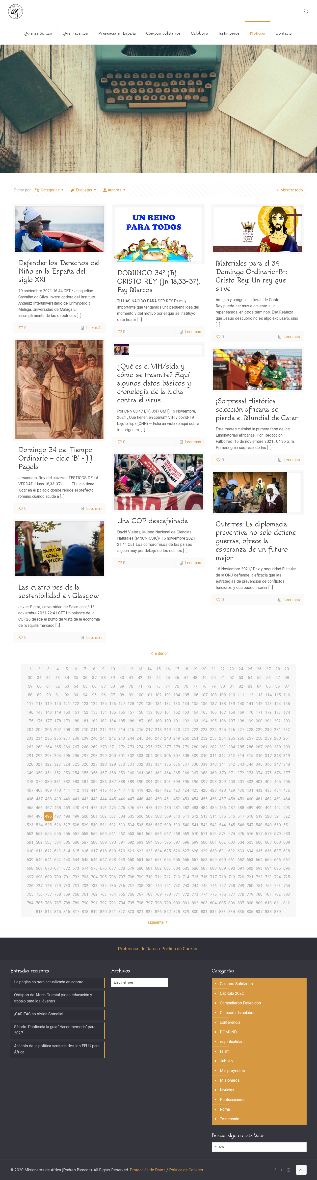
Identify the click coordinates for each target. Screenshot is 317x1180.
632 (231, 851)
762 (94, 894)
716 (204, 877)
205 (39, 729)
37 (94, 677)
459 (241, 799)
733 (94, 885)
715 (195, 877)
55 (259, 677)
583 (48, 842)
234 (39, 738)
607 (268, 842)
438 (48, 799)
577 (259, 833)
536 (149, 825)
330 (121, 764)
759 (66, 894)
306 (167, 755)
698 (39, 877)
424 (186, 790)
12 (131, 669)
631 (222, 851)
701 (66, 877)
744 (195, 885)
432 (259, 790)
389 (131, 781)
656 (186, 859)
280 (195, 747)
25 (250, 669)
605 (250, 842)
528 (76, 825)
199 (250, 721)
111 (241, 695)
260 (277, 738)
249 (176, 738)
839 (277, 911)
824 (140, 911)
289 (277, 747)
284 (231, 747)
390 (140, 781)
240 (94, 738)
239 (85, 738)
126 (112, 703)
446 (121, 799)
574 (231, 833)
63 (67, 686)
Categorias (50, 190)
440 (66, 799)
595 (158, 842)
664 (259, 859)
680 (140, 868)
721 (250, 877)
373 (250, 773)
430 (241, 790)
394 (176, 781)
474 (112, 807)
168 (231, 712)
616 (85, 851)
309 (195, 755)
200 (259, 721)
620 (121, 851)
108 (213, 695)
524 (39, 825)
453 (186, 799)
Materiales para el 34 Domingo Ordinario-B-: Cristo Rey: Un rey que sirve (251, 276)
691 (241, 868)
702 (76, 877)
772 (186, 894)
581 (30, 842)
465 (30, 807)
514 (213, 816)
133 (176, 703)
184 (112, 721)
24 (241, 669)
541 (195, 825)
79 (213, 686)
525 (48, 825)
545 (231, 825)
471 (85, 807)
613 (57, 851)
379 (39, 781)
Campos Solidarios (236, 983)
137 (213, 703)
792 (103, 903)
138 (222, 703)
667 (286, 859)
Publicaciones (232, 1099)
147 (39, 712)
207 (57, 729)
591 (121, 842)
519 (259, 816)
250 (186, 738)
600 (204, 842)
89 (39, 695)
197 (231, 721)
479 (158, 807)
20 (204, 669)
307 (176, 755)
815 (57, 911)
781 (268, 894)
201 (268, 721)
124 (94, 703)
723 (268, 877)
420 (149, 790)
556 (66, 833)
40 (122, 677)
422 (167, 790)
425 (195, 790)
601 (213, 842)
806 (231, 903)
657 (195, 859)
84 (259, 686)
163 (186, 712)
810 (268, 903)
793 (112, 903)
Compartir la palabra (237, 1012)
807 (241, 903)
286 (250, 747)
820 (103, 911)
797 (149, 903)
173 (277, 712)
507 (149, 816)
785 (39, 903)
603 (231, 842)
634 (250, 851)
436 (30, 799)
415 (103, 790)
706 (112, 877)
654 (167, 859)
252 (204, 738)
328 (103, 764)
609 (286, 842)
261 (286, 738)
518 (250, 816)
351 (48, 773)
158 (140, 712)
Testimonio (229, 1119)
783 (286, 894)
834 (231, 911)
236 (57, 738)
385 (94, 781)
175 (30, 721)
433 (268, 790)
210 (85, 729)
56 (268, 677)
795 (131, 903)
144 (277, 703)
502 (103, 816)
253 (213, 738)
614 (66, 851)
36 (85, 677)
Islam (225, 1051)
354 (76, 773)
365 (176, 773)
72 (149, 686)
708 (131, 877)
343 (241, 764)
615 (76, 851)
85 (268, 686)
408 (39, 790)
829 (186, 911)
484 (204, 807)
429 (231, 790)
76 (186, 686)
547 (250, 825)
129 (140, 703)
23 (232, 669)
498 (66, 816)
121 (66, 703)
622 (140, 851)
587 (85, 842)
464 (286, 799)
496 (48, 816)
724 (277, 877)
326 (85, 764)
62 (57, 686)
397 (204, 781)
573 (222, 833)
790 (85, 903)
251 (195, 738)
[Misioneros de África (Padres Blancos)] (15, 11)
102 (158, 695)
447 (131, 799)
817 (76, 911)
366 (186, 773)
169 (241, 712)
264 (48, 747)
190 (167, 721)
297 (85, 755)
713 (176, 877)
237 (66, 738)
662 (241, 859)
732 (85, 885)
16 (167, 669)
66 (94, 686)
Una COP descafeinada (152, 521)
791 (94, 903)
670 (48, 868)
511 (186, 816)
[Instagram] (288, 1170)
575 (241, 833)
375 (268, 773)
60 (39, 686)
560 (103, 833)
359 (121, 773)
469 (66, 807)
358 (112, 773)
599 (195, 842)
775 (213, 894)
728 (48, 885)
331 (131, 764)
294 (57, 755)
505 (131, 816)
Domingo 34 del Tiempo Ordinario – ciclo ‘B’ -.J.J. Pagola (56, 458)
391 (149, 781)
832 (213, 911)
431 (250, 790)
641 (48, 859)
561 (112, 833)
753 (277, 885)
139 (231, 703)
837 (259, 911)
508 (158, 816)
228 (250, 729)
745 (204, 885)
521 (277, 816)
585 (66, 842)
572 (213, 833)
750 (250, 885)
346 (268, 764)
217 (149, 729)
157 (131, 712)
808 (250, 903)
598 (186, 842)
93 (76, 695)
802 (195, 903)
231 (277, 729)
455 (204, 799)
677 (112, 868)
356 (94, 773)
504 (121, 816)
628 (195, 851)
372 (241, 773)
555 (57, 833)
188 (149, 721)
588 (94, 842)
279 (186, 747)
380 (48, 781)
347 (277, 764)
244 (131, 738)
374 (259, 773)
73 (158, 686)
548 (259, 825)
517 (241, 816)
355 (85, 773)
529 (85, 825)
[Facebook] (275, 1170)
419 (140, 790)
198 (241, 721)
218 (158, 729)
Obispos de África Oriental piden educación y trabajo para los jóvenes (53, 998)
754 (286, 885)
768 (149, 894)
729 (57, 885)
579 (277, 833)
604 (241, 842)
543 (213, 825)
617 (94, 851)
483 (195, 807)
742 (176, 885)
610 (30, 851)
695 (277, 868)
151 (76, 712)
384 (85, 781)
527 (66, 825)
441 (76, 799)
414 (94, 790)
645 (85, 859)
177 (48, 721)
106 (195, 695)
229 (259, 729)
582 (39, 842)
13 (140, 669)
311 (213, 755)
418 (131, 790)
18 (186, 669)
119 (48, 703)
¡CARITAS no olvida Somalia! (38, 1014)
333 (149, 764)
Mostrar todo (291, 190)
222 (195, 729)
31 (39, 677)
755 (30, 894)
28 (277, 669)
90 (48, 695)
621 (131, 851)
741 (167, 885)
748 (231, 885)
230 (268, 729)
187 (140, 721)
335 (167, 764)
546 (241, 825)
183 (103, 721)
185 (121, 721)
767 (140, 894)
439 (57, 799)
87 (287, 686)
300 (112, 755)
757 (48, 894)
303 (140, 755)
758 (57, 894)
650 (131, 859)
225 (222, 729)
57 (277, 677)
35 (76, 677)
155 (112, 712)
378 (30, 781)
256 (241, 738)
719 (231, 877)
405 (277, 781)
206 (48, 729)
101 (149, 695)
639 (30, 859)
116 (286, 695)
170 (250, 712)
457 (222, 799)
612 (48, 851)
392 (158, 781)
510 (176, 816)
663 (250, 859)
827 (167, 911)
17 (177, 669)
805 (222, 903)
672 (66, 868)
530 (94, 825)
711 (158, 877)
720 (241, 877)
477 (140, 807)
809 (259, 903)
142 (259, 703)
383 (76, 781)
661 (231, 859)
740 (158, 885)
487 (231, 807)
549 (268, 825)
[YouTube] (282, 1170)
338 (195, 764)
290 (286, 747)
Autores (114, 190)
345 (259, 764)
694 (268, 868)
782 (277, 894)
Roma (225, 1109)
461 (259, 799)
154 (103, 712)
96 (103, 695)
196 (222, 721)
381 (57, 781)
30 (30, 677)
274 (140, 747)
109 (222, 695)
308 (186, 755)
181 (85, 721)
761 (85, 894)
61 (48, 686)
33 (57, 677)
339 (204, 764)
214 (121, 729)
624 (158, 851)
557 (76, 833)
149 (57, 712)
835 (241, 911)
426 (204, 790)
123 (85, 703)
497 (57, 816)
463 (277, 799)
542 (204, 825)
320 (30, 764)
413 (85, 790)
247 (158, 738)
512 (195, 816)
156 (121, 712)
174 (286, 712)
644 (76, 859)
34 (67, 677)
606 (259, 842)
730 (66, 885)
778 (241, 894)
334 (158, 764)
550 (277, 825)
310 (204, 755)
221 (186, 729)
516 (231, 816)
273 (131, 747)
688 (213, 868)
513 (204, 816)
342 (231, 764)
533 (121, 825)
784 (30, 903)
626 (176, 851)
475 (121, 807)
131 (158, 703)
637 (277, 851)
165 (204, 712)
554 (48, 833)
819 (94, 911)
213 (112, 729)
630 (213, 851)
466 (39, 807)
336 (176, 764)
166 (213, 712)
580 (286, 833)
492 (277, 807)
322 (48, 764)
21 (213, 669)
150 (66, 712)
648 (112, 859)
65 (85, 686)
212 (103, 729)
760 (76, 894)
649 (121, 859)
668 (30, 868)
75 (177, 686)
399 (222, 781)
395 (186, 781)
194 (204, 721)
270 (103, 747)
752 (268, 885)
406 (286, 781)
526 (57, 825)
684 (176, 868)
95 (94, 695)
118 (39, 703)
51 (222, 677)
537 (158, 825)
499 (76, 816)
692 (250, 868)
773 (195, 894)
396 (195, 781)
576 (250, 833)
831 (204, 911)
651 (140, 859)
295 (66, 755)
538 (167, 825)
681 (149, 868)
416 (112, 790)
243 (121, 738)
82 (241, 686)
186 (131, 721)
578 (268, 833)
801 (186, 903)
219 (167, 729)
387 (112, 781)
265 (57, 747)
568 (176, 833)
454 (195, 799)
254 (222, 738)
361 (140, 773)
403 (259, 781)
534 (131, 825)
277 (167, 747)
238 (76, 738)
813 (39, 911)
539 (176, 825)
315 (250, 755)
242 (112, 738)
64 (76, 686)
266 (66, 747)
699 (48, 877)
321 (39, 764)
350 (39, 773)
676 (103, 868)
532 (112, 825)
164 (195, 712)
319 (286, 755)
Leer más (94, 327)
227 (241, 729)
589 (103, 842)
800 (176, 903)
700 (57, 877)
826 (158, 911)
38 (103, 677)
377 (286, 773)
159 (149, 712)
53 (241, 677)
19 (195, 669)
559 (94, 833)
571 (204, 833)
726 (30, 885)
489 (250, 807)
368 (204, 773)
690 (231, 868)
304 (149, 755)
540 (186, 825)
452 (176, 799)
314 (241, 755)
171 (259, 712)
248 (167, 738)
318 (277, 755)
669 (39, 868)
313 (231, 755)
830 (195, 911)
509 (167, 816)
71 (140, 686)
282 (213, 747)
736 (121, 885)
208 (66, 729)
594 (149, 842)
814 (48, 911)
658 (204, 859)
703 (85, 877)
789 (76, 903)
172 (268, 712)
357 (103, 773)
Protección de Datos (138, 948)
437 (39, 799)
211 (94, 729)
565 (149, 833)
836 (250, 911)
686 (195, 868)
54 (250, 677)
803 (204, 903)
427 (213, 790)
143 (268, 703)
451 (167, 799)
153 (94, 712)
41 (131, 677)
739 (149, 885)
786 (48, 903)
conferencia (230, 1022)
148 (48, 712)
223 (204, 729)
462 (268, 799)
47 (186, 677)
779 (250, 894)
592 (131, 842)
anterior (161, 653)
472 (94, 807)
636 (268, 851)
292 (39, 755)
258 (259, 738)
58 (287, 677)
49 (204, 677)
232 (286, 729)
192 (186, 721)
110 (231, 695)
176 (39, 721)
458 (231, 799)
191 (176, 721)
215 (131, 729)
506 (140, 816)
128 (131, 703)
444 (103, 799)
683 (167, 868)
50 (213, 677)
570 (195, 833)
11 (122, 669)
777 (231, 894)
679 (131, 868)
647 (103, 859)
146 (30, 712)
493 (286, 807)
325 (76, 764)
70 (131, 686)
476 (131, 807)
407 (30, 790)
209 (76, 729)
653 (158, 859)
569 (186, 833)
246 (149, 738)
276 (158, 747)
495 (39, 816)
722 (259, 877)
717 (213, 877)
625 (167, 851)
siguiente (156, 922)
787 (57, 903)
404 (268, 781)
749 (241, 885)
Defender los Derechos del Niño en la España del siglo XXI (59, 271)
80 (222, 686)
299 (103, 755)
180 (76, 721)
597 (176, 842)
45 (167, 677)
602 (222, 842)
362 (149, 773)
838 (268, 911)
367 (195, 773)
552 (30, 833)
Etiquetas (84, 190)
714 (186, 877)
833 (222, 911)
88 (30, 695)
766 (131, 894)
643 (66, 859)
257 (250, 738)
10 (112, 669)
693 (259, 868)
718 (222, 877)
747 (222, 885)
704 (94, 877)
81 (232, 686)
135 (195, 703)
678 (121, 868)
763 (103, 894)
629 (204, 851)
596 (167, 842)
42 (140, 677)
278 (176, 747)
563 (131, 833)
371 (231, 773)
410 (57, 790)
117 (30, 703)
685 (186, 868)
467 (48, 807)
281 (204, 747)
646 (94, 859)
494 (30, 816)
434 (277, 790)
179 (66, 721)
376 (277, 773)
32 (48, 677)
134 (186, 703)
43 (149, 677)
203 (286, 721)
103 (167, 695)
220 (176, 729)
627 (186, 851)
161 (167, 712)
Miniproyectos (232, 1070)
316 (259, 755)
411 (66, 790)
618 (103, 851)
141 (250, 703)
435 (286, 790)
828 (176, 911)
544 (222, 825)
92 (67, 695)
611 (39, 851)
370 (222, 773)
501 (94, 816)
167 (222, 712)
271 (112, 747)
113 (259, 695)
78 (204, 686)
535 (140, 825)
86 (277, 686)
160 (158, 712)
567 (167, 833)
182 (94, 721)
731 (76, 885)
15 (158, 669)
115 (277, 695)
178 (57, 721)
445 (112, 799)
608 (277, 842)
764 (112, 894)
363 (158, 773)
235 (48, 738)
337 (186, 764)
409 (48, 790)
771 (176, 894)
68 (112, 686)
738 (140, 885)
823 (131, 911)
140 (241, 703)
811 (277, 903)
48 (195, 677)
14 (149, 669)
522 (286, 816)
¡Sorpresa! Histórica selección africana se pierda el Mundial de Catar (257, 409)
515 (222, 816)
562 (121, 833)
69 (122, 686)
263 (39, 747)
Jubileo (226, 1061)
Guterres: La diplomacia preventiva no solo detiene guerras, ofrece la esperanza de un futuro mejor (256, 541)
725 (286, 877)
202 (277, 721)
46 (177, 677)
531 (103, 825)
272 (121, 747)
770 (167, 894)
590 (112, 842)
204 (30, 729)
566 (158, 833)
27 (268, 669)
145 (286, 703)
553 (39, 833)
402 (250, 781)
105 (186, 695)
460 (250, 799)
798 (158, 903)
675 (94, 868)
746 (213, 885)
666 (277, 859)
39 (112, 677)
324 (66, 764)
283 (222, 747)
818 (85, 911)
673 (76, 868)
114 (268, 695)
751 (259, 885)
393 (167, 781)
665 (268, 859)
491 (268, 807)
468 (57, 807)
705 (103, 877)
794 (121, 903)
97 (112, 695)
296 (76, 755)
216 (140, 729)
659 (213, 859)
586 (76, 842)
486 (222, 807)
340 (213, 764)
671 (57, 868)
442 (85, 799)
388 (121, 781)
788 (66, 903)
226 (231, 729)
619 (112, 851)
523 (30, 825)
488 (241, 807)
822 (121, 911)
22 (222, 669)
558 (85, 833)
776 (222, 894)
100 (140, 695)
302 (131, 755)
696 (286, 868)
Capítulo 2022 (232, 993)
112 (250, 695)
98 (122, 695)
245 (140, 738)
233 (30, 738)
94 (85, 695)
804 (213, 903)
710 (149, 877)
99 (131, 695)
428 (222, 790)
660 (222, 859)
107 (204, 695)
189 (158, 721)
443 (94, 799)
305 (158, 755)
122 (76, 703)
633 (241, 851)
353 (66, 773)
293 (48, 755)
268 (85, 747)
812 (286, 903)
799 (167, 903)
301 (121, 755)
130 (149, 703)
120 (57, 703)
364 (167, 773)
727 (39, 885)
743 (186, 885)
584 (57, 842)
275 (149, 747)
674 (85, 868)
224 (213, 729)
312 (222, 755)
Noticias (227, 1090)
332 (140, 764)
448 (140, 799)
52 (232, 677)
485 (213, 807)
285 (241, 747)
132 (167, 703)
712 (167, 877)
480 (167, 807)
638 (286, 851)
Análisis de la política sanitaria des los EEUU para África (57, 1049)
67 (103, 686)
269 (94, 747)
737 (131, 885)
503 (112, 816)
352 (57, 773)
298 (94, 755)
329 (112, 764)
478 (149, 807)
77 (195, 686)
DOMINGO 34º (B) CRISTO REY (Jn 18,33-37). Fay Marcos (158, 281)
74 (167, 686)
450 (158, 799)
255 (231, 738)
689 (222, 868)
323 (57, 764)
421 (158, 790)
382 (66, 781)
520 (268, 816)
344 (250, 764)
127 (121, 703)
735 (112, 885)
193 (195, 721)
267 (76, 747)
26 (259, 669)
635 (259, 851)
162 (176, 712)
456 (213, 799)
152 (85, 712)
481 (176, 807)
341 (222, 764)
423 (176, 790)
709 (140, 877)
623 (149, 851)
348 (286, 764)
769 (158, 894)
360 (131, 773)
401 (241, 781)
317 (268, 755)
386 (103, 781)
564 (140, 833)
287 (259, 747)
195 (213, 721)
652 (149, 859)
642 (57, 859)
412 (76, 790)
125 (103, 703)
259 (268, 738)
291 (30, 755)
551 (286, 825)
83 (250, 686)
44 (158, 677)
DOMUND (228, 1032)
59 (30, 686)
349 (30, 773)
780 (259, 894)
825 (149, 911)
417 (121, 790)
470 (76, 807)
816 (66, 911)
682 (158, 868)
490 (259, 807)
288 (268, 747)
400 (231, 781)
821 (112, 911)
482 (186, 807)
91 (57, 695)
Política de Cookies (180, 948)
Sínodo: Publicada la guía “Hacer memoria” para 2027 (54, 1029)
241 (103, 738)
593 (140, 842)
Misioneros (230, 1080)
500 (85, 816)
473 (103, 807)
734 (103, 885)
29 (287, 669)
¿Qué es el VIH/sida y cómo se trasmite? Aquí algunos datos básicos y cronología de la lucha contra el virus (154, 383)
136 (204, 703)
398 (213, 781)
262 (30, 747)
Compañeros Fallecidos (240, 1003)
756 (39, 894)
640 (39, 859)
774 (204, 894)
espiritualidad (231, 1041)
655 (176, 859)
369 (213, 773)
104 (176, 695)
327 (94, 764)
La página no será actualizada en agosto (48, 982)
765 (121, 894)
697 (30, 877)
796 (140, 903)
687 (204, 868)
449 (149, 799)
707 (121, 877)
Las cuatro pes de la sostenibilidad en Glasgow (58, 591)
